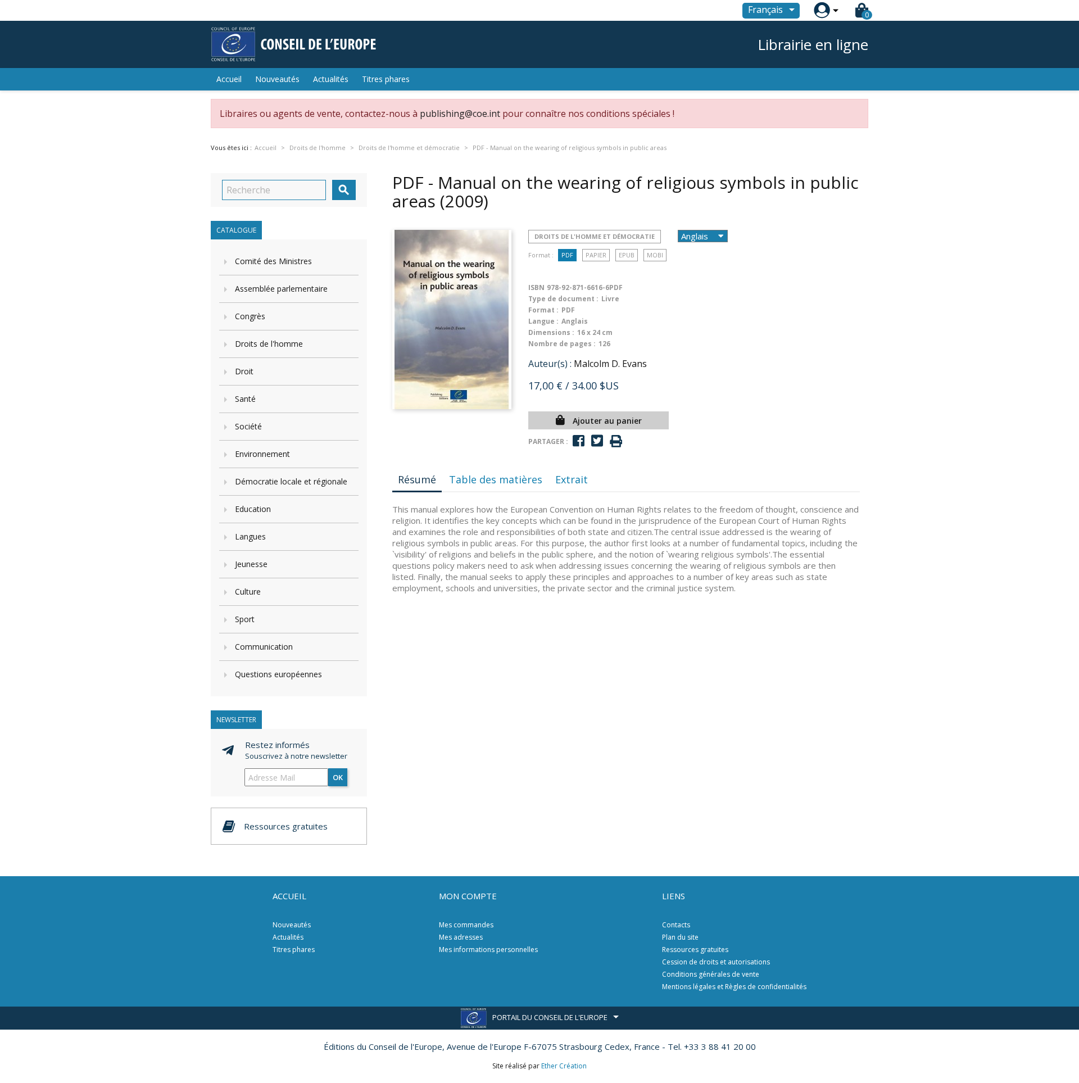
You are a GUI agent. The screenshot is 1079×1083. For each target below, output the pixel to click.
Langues (250, 536)
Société (248, 426)
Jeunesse (251, 564)
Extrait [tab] (571, 479)
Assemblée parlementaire (281, 288)
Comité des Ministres (273, 261)
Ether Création (564, 1066)
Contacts (676, 925)
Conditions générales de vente (710, 974)
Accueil (229, 79)
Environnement (262, 453)
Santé (245, 398)
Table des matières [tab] (495, 479)
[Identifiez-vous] (822, 10)
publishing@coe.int (460, 113)
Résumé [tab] (417, 479)
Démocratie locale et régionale (291, 481)
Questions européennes (278, 674)
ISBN (536, 287)
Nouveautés (277, 79)
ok (338, 777)
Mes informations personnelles (488, 949)
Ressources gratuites (695, 949)
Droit (244, 371)
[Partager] (578, 441)
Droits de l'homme (269, 343)
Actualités (330, 79)
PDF (567, 255)
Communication (264, 646)
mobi (655, 255)
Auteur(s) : (550, 363)
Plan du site (680, 937)
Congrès (250, 316)
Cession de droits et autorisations (716, 962)
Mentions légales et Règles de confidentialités (734, 986)
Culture (248, 591)
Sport (245, 619)
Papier (596, 255)
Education (253, 509)
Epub (626, 255)
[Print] (616, 441)
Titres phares (386, 79)
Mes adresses (461, 937)
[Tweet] (597, 441)
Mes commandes (466, 925)
